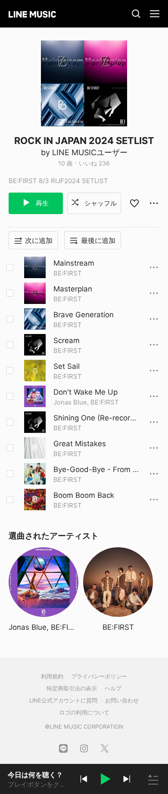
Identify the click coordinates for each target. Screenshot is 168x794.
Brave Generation (83, 314)
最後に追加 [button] (98, 240)
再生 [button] (41, 203)
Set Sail (66, 366)
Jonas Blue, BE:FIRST (86, 402)
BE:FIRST (67, 273)
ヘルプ (113, 688)
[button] (105, 780)
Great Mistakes (79, 443)
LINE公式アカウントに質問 (63, 700)
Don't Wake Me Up (85, 392)
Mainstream (73, 263)
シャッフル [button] (100, 203)
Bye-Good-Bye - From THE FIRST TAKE (95, 470)
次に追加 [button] (39, 240)
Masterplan (72, 289)
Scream (66, 340)
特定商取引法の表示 (72, 688)
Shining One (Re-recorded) (96, 418)
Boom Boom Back (83, 495)
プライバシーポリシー (99, 676)
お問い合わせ (122, 700)
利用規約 (52, 676)
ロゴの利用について (84, 712)
